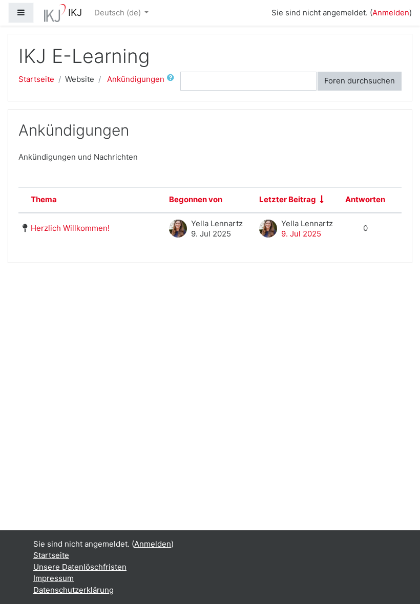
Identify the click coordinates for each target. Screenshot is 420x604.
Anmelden (390, 12)
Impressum (53, 578)
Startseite (36, 79)
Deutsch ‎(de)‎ (118, 12)
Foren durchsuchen (359, 80)
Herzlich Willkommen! (70, 228)
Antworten (365, 199)
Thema (44, 199)
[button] (172, 81)
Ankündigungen (135, 79)
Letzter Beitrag (287, 199)
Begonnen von (195, 199)
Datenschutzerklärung (73, 590)
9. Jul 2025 (301, 234)
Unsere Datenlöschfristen (80, 567)
